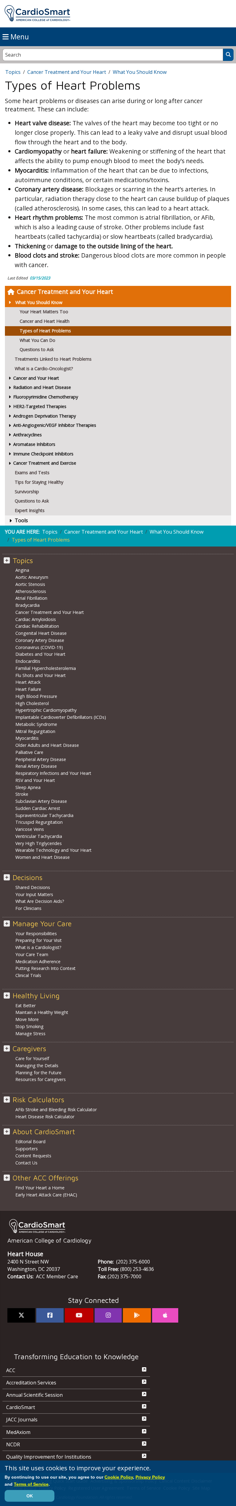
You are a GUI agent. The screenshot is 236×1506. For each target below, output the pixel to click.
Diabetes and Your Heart (40, 654)
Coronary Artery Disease (39, 640)
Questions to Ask (37, 349)
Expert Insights (30, 510)
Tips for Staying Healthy (39, 482)
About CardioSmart (44, 1131)
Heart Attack (28, 682)
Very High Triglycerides (38, 843)
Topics (13, 72)
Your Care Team (31, 954)
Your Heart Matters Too (44, 311)
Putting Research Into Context (45, 968)
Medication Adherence (38, 961)
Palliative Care (29, 752)
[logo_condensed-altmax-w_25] (118, 1226)
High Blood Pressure (36, 696)
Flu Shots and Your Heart (40, 675)
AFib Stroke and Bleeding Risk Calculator (56, 1109)
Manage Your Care (42, 923)
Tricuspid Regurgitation (39, 822)
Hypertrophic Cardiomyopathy (46, 710)
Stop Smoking (29, 1026)
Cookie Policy (118, 1477)
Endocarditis (27, 661)
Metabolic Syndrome (36, 724)
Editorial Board (30, 1141)
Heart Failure (28, 689)
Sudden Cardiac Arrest (37, 808)
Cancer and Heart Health (44, 321)
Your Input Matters (34, 894)
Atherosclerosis (30, 591)
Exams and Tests (32, 472)
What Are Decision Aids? (39, 901)
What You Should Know (38, 302)
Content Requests (33, 1156)
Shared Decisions (32, 887)
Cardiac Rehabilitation (37, 626)
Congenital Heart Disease (41, 633)
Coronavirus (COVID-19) (39, 647)
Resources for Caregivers (40, 1079)
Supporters (26, 1149)
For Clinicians (28, 908)
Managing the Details (36, 1065)
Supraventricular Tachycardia (44, 815)
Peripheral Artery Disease (40, 759)
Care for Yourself (32, 1058)
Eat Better (25, 1005)
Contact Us (26, 1163)
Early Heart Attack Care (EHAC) (46, 1195)
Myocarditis (27, 738)
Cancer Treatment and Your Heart (65, 291)
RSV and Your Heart (35, 780)
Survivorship (27, 492)
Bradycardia (27, 605)
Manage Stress (30, 1033)
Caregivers (29, 1048)
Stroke (21, 794)
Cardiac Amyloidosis (35, 619)
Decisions (27, 877)
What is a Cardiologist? (38, 947)
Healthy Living (36, 995)
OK (29, 1495)
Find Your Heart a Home (40, 1188)
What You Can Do (37, 340)
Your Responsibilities (36, 933)
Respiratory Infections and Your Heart (53, 773)
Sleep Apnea (28, 787)
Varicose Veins (29, 829)
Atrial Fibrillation (31, 598)
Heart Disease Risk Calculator (44, 1116)
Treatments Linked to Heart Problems (53, 359)
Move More (27, 1019)
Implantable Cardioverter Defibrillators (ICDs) (60, 717)
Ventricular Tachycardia (38, 836)
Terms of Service (31, 1484)
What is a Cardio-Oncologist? (44, 368)
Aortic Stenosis (30, 584)
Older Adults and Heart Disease (47, 745)
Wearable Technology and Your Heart (53, 850)
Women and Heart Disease (42, 857)
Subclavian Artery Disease (41, 801)
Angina (22, 570)
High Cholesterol (32, 703)
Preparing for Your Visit (38, 940)
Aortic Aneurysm (31, 577)
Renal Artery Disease (36, 766)
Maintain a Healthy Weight (41, 1012)
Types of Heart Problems (45, 331)
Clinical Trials (28, 975)
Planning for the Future (38, 1072)
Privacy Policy (150, 1477)
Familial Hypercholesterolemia (45, 668)
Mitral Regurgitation (35, 731)
